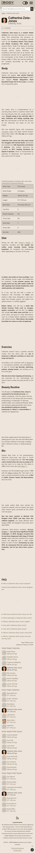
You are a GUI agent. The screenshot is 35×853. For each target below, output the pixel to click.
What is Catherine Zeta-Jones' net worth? (17, 633)
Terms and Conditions (17, 848)
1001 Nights (22, 466)
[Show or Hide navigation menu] (31, 3)
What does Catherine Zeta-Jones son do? (17, 614)
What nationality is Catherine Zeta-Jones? (17, 618)
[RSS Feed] (17, 818)
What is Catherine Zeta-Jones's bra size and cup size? (16, 637)
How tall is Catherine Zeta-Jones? (14, 625)
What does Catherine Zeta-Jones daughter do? (17, 588)
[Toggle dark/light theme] (25, 2)
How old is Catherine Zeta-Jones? (14, 629)
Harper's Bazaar (24, 242)
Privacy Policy (17, 850)
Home (3, 13)
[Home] (8, 3)
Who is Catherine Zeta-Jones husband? (16, 583)
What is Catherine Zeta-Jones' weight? (16, 621)
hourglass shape (8, 132)
